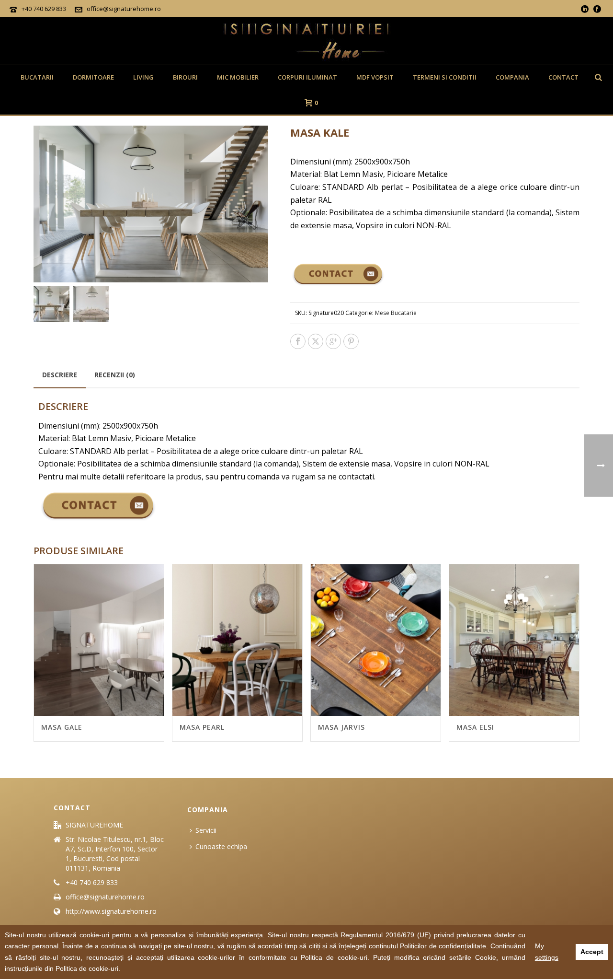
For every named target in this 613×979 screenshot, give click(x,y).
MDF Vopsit (375, 77)
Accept (591, 952)
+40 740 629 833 (44, 8)
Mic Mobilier (238, 77)
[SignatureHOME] (306, 41)
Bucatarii (37, 77)
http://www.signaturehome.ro (111, 911)
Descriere (59, 374)
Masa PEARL (202, 727)
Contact (563, 77)
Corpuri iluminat (307, 77)
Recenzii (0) (114, 374)
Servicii (205, 830)
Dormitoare (93, 77)
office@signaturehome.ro (124, 8)
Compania (512, 77)
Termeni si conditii (445, 77)
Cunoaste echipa (221, 846)
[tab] (60, 374)
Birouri (185, 77)
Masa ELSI (475, 727)
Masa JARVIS (341, 727)
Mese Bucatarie (396, 313)
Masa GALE (61, 727)
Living (143, 77)
